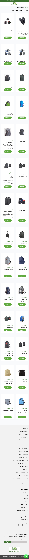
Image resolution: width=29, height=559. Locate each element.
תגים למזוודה (24, 481)
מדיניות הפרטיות (15, 539)
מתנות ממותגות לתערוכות (21, 440)
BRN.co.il (12, 558)
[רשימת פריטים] (21, 525)
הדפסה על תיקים (23, 457)
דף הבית (26, 7)
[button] (1, 3)
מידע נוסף (22, 38)
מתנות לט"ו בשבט (23, 452)
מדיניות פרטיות (24, 507)
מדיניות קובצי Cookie (22, 510)
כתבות (26, 501)
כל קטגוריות (25, 443)
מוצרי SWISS (25, 28)
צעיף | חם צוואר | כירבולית (21, 472)
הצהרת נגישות (24, 504)
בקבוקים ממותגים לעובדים (21, 463)
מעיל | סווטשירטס (23, 475)
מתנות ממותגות (24, 431)
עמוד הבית (25, 493)
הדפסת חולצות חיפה (23, 484)
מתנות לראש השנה (23, 434)
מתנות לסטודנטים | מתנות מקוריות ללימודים (8, 139)
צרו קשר (26, 498)
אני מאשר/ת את (19, 539)
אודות (26, 496)
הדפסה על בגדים (24, 437)
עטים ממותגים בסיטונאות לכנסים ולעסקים (17, 478)
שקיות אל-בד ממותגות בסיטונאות (19, 460)
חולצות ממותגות (24, 466)
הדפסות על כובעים (23, 469)
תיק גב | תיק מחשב (24, 85)
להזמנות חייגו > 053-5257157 (14, 1)
